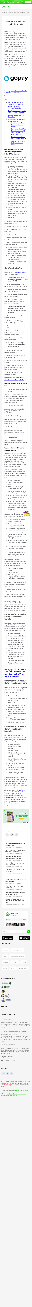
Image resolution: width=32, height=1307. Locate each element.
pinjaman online (9, 797)
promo (17, 803)
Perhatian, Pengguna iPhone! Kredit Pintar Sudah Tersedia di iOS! (14, 900)
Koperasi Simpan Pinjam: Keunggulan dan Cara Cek (13, 857)
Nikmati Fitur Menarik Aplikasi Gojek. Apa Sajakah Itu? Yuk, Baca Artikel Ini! (15, 673)
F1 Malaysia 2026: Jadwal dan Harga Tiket (14, 870)
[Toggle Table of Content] (5, 99)
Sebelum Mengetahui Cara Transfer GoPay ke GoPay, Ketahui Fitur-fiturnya (16, 104)
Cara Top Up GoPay (17, 108)
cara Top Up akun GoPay (18, 272)
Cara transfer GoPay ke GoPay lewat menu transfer (18, 124)
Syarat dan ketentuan (21, 1083)
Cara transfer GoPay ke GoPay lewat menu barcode (18, 143)
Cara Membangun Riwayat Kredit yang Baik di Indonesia (15, 851)
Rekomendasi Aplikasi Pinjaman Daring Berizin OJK (15, 893)
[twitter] (16, 836)
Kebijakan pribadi (9, 1085)
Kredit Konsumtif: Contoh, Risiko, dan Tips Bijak (15, 844)
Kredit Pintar (21, 790)
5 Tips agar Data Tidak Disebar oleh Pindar (14, 887)
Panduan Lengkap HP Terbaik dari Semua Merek (15, 880)
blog (15, 799)
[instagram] (12, 836)
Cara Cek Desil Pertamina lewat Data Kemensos (14, 863)
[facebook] (7, 836)
